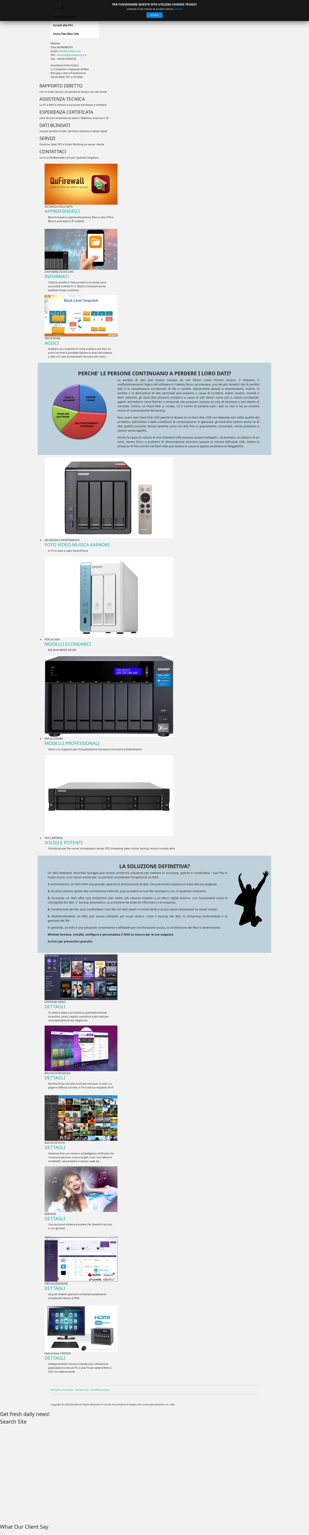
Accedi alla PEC (63, 25)
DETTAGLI (55, 1006)
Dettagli (178, 8)
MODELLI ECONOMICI (68, 644)
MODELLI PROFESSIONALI (72, 743)
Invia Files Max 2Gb (66, 34)
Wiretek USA (82, 1389)
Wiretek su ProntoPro (62, 1389)
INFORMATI (57, 276)
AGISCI (52, 343)
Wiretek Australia (100, 1389)
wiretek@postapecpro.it (72, 55)
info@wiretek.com (70, 51)
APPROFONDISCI (62, 211)
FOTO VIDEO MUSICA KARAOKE (77, 545)
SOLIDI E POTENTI (64, 842)
